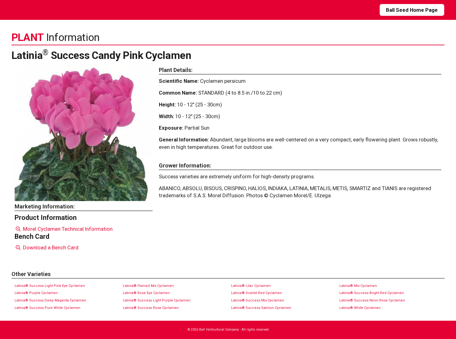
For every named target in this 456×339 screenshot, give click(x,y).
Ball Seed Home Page (412, 10)
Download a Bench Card (50, 247)
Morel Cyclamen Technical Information (67, 229)
